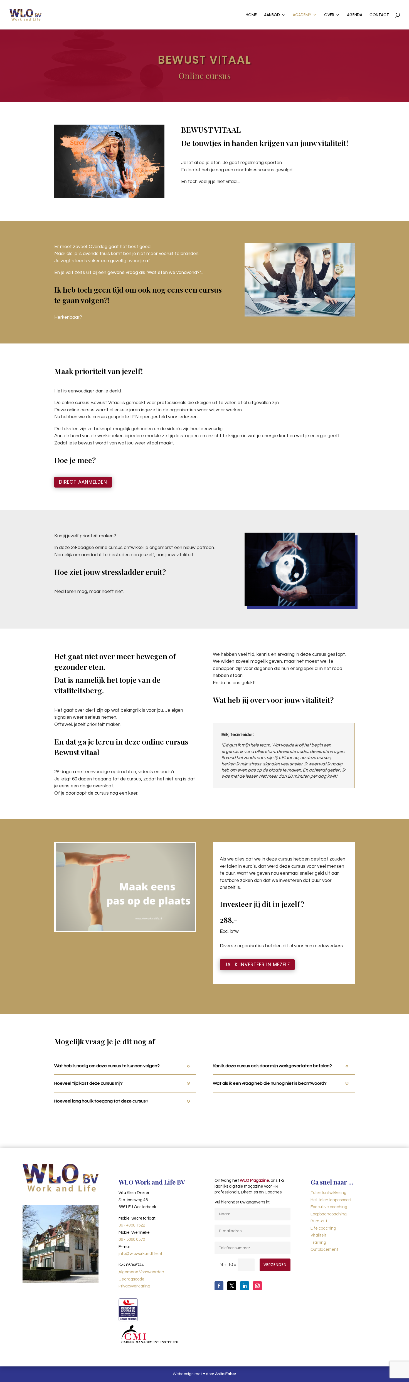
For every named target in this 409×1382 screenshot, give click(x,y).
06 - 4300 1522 (132, 1225)
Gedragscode (131, 1279)
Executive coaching (329, 1207)
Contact (379, 15)
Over (329, 15)
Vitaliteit (318, 1235)
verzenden (275, 1264)
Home (251, 15)
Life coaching (323, 1228)
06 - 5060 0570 (132, 1239)
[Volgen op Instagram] (257, 1285)
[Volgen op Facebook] (219, 1285)
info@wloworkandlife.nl (140, 1254)
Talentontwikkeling (328, 1193)
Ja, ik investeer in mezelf (257, 964)
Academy (302, 15)
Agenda (354, 15)
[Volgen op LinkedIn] (244, 1285)
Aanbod (272, 15)
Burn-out (319, 1221)
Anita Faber (225, 1374)
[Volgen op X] (231, 1285)
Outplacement (324, 1249)
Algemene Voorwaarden (141, 1272)
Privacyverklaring (134, 1286)
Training (318, 1242)
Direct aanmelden (83, 482)
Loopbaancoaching (329, 1214)
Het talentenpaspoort (331, 1200)
